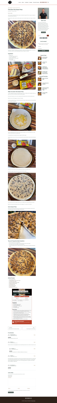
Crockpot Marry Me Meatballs (45, 83)
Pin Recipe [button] (22, 296)
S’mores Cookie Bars (12, 286)
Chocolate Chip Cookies (12, 281)
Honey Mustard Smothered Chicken (14, 328)
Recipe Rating (10, 375)
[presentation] (39, 58)
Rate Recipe (27, 296)
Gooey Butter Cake (12, 284)
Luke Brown (10, 11)
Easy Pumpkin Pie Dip (12, 279)
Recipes (30, 2)
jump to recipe (10, 13)
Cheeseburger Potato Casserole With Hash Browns (45, 67)
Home (20, 2)
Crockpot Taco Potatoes (44, 62)
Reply (34, 342)
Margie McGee (12, 334)
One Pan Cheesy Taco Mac (44, 93)
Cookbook (26, 2)
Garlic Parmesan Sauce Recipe (44, 58)
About (23, 2)
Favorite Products (36, 2)
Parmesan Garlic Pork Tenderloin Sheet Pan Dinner (45, 72)
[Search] (48, 35)
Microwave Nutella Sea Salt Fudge (14, 282)
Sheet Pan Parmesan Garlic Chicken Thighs (45, 88)
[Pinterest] (45, 2)
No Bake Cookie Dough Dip (13, 283)
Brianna (11, 342)
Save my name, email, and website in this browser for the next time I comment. (19, 390)
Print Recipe (17, 296)
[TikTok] (46, 2)
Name (9, 388)
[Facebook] (42, 2)
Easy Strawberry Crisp (12, 285)
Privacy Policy (33, 400)
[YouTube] (40, 2)
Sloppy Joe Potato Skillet (45, 79)
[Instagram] (43, 2)
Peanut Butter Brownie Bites (13, 287)
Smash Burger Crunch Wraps (31, 328)
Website (28, 388)
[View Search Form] (48, 2)
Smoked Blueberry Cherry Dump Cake (14, 280)
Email (19, 388)
